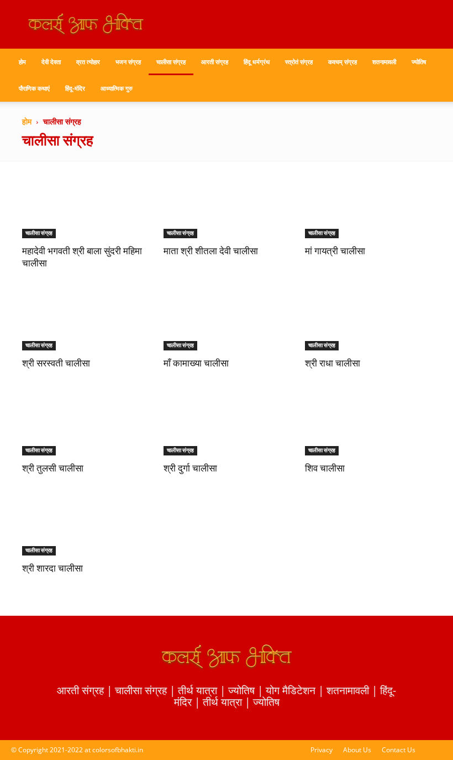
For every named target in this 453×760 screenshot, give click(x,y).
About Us (357, 749)
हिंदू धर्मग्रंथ (257, 61)
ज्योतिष (419, 61)
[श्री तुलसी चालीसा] (85, 424)
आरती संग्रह (214, 61)
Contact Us (398, 749)
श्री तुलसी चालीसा (52, 468)
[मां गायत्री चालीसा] (368, 207)
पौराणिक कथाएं (34, 88)
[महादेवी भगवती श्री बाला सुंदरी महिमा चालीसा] (85, 207)
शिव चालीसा (325, 468)
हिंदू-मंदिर (75, 88)
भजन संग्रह (128, 61)
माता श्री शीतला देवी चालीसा (211, 251)
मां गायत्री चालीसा (335, 251)
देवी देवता (51, 61)
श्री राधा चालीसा (332, 363)
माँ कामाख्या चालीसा (196, 363)
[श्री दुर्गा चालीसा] (226, 424)
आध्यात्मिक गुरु (117, 88)
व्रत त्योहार (88, 61)
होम (22, 61)
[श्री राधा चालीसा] (368, 320)
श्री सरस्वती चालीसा (56, 363)
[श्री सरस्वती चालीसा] (85, 320)
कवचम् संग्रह (342, 61)
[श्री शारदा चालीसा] (85, 525)
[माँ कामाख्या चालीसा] (226, 320)
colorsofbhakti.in (117, 749)
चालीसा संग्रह (171, 61)
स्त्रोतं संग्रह (299, 61)
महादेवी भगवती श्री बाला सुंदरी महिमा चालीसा (82, 257)
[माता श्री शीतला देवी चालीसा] (226, 207)
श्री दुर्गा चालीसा (190, 468)
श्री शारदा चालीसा (52, 568)
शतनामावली (384, 61)
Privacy (321, 749)
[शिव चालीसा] (368, 424)
